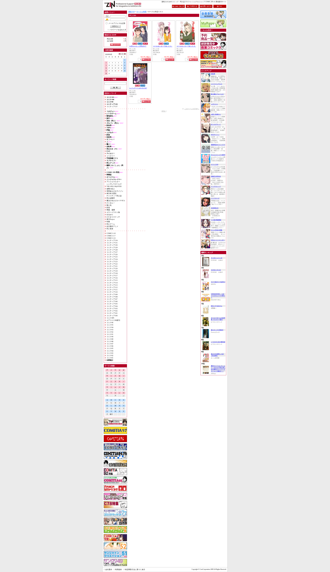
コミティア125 (112, 257)
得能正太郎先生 (216, 176)
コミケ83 (109, 353)
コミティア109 (112, 294)
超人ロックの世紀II (217, 330)
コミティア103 (112, 308)
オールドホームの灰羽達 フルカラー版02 (218, 318)
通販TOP (131, 12)
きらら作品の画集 (216, 230)
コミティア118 (112, 273)
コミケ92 (109, 332)
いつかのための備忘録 (218, 342)
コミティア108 (112, 297)
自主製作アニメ (112, 226)
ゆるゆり (109, 215)
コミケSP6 (110, 318)
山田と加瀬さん (216, 114)
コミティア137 (112, 106)
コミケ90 (109, 337)
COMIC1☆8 (111, 233)
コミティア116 (112, 278)
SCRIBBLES (214, 208)
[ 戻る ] (163, 111)
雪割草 (213, 74)
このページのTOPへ (191, 109)
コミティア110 (112, 292)
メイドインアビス (216, 84)
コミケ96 (109, 323)
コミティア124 (112, 259)
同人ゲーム (110, 224)
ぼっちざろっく (216, 124)
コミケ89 (109, 339)
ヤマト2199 (214, 164)
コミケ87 (109, 344)
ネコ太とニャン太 (216, 258)
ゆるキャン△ (215, 134)
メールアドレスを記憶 (116, 23)
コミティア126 (112, 254)
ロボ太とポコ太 (216, 270)
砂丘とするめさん (216, 306)
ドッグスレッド (216, 186)
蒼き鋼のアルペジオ (217, 94)
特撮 (108, 222)
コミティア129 (112, 247)
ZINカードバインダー (218, 240)
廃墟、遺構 (110, 210)
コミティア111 (112, 290)
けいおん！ (110, 203)
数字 (111, 414)
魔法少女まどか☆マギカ (115, 201)
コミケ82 (109, 355)
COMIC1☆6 (111, 238)
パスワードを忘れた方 (117, 30)
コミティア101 (112, 313)
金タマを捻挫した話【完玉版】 (217, 354)
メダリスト (214, 104)
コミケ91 (109, 334)
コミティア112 (112, 287)
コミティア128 (112, 250)
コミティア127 (112, 252)
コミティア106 (112, 301)
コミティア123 (112, 262)
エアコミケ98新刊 (113, 320)
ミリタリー (110, 156)
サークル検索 (141, 12)
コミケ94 (109, 327)
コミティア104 (112, 306)
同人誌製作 (110, 198)
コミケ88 (109, 341)
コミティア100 (112, 316)
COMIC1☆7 (111, 236)
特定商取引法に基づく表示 (135, 569)
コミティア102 (112, 311)
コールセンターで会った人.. (162, 46)
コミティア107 (112, 299)
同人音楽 (109, 229)
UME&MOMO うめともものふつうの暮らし (218, 295)
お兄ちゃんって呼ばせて (137, 46)
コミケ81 (109, 358)
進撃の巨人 (110, 189)
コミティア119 (112, 271)
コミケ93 (109, 330)
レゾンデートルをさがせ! (138, 88)
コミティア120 (112, 268)
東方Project (110, 219)
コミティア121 (112, 266)
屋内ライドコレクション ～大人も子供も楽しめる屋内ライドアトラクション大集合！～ (218, 368)
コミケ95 (109, 325)
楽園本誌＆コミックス (218, 144)
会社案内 (108, 569)
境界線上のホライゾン (114, 191)
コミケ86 (109, 346)
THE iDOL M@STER (114, 186)
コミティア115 (112, 280)
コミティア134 (112, 240)
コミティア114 (112, 283)
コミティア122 (112, 264)
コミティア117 (112, 276)
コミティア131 (112, 243)
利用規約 (118, 569)
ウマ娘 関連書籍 (216, 220)
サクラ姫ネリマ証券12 (218, 282)
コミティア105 (112, 304)
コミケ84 (109, 351)
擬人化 (109, 205)
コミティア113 (112, 285)
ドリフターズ (215, 198)
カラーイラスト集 (113, 212)
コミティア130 (112, 245)
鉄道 (108, 207)
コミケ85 (109, 348)
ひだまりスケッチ (113, 217)
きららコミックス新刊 (218, 155)
